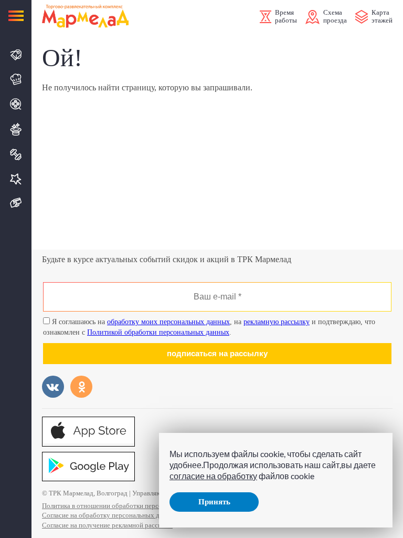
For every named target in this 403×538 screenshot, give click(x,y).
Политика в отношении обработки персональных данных (126, 506)
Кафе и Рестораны (16, 79)
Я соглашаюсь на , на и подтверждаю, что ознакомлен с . (209, 327)
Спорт (16, 154)
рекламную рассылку (276, 322)
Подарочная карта (16, 203)
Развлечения (16, 129)
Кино (16, 104)
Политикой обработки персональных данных (158, 332)
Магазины (16, 54)
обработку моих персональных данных (168, 322)
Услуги (16, 178)
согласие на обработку (213, 476)
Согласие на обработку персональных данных (110, 515)
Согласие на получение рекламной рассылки (107, 525)
